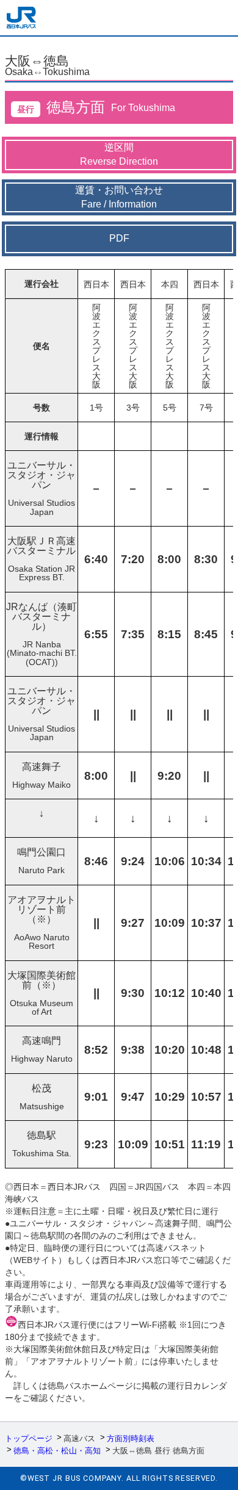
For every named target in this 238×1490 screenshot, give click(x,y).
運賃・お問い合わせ (119, 197)
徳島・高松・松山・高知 (57, 1450)
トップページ (28, 1438)
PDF (119, 238)
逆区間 (119, 154)
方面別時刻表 (130, 1438)
